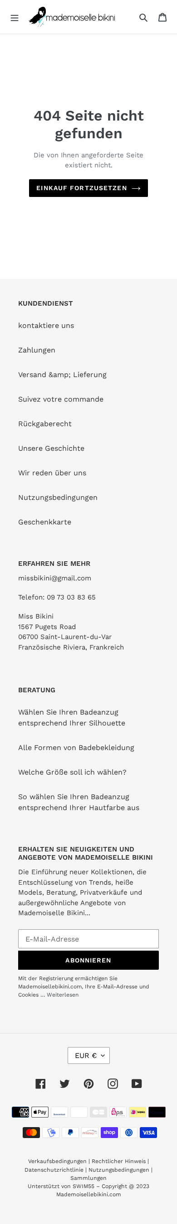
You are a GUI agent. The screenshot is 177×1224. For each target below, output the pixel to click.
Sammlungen (88, 1178)
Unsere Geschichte (51, 448)
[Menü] (14, 17)
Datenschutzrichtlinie (54, 1170)
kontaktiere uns (46, 325)
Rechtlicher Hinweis (119, 1161)
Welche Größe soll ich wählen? (72, 772)
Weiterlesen (63, 995)
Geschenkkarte (44, 522)
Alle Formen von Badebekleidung (76, 747)
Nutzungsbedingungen (58, 497)
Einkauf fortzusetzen (81, 187)
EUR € (86, 1055)
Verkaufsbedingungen (57, 1161)
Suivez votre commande (60, 399)
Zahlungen (36, 350)
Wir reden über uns (52, 472)
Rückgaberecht (45, 423)
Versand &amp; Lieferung (62, 374)
